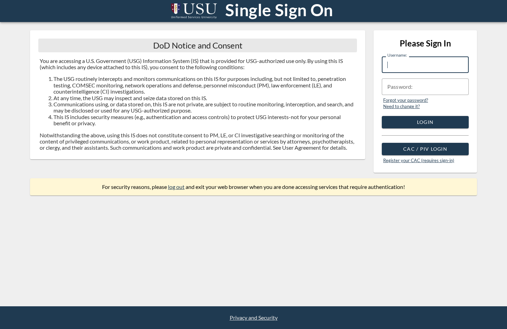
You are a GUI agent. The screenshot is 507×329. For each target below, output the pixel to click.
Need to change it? (401, 106)
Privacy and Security (254, 318)
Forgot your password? (405, 100)
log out (176, 186)
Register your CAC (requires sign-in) (418, 160)
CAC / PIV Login (425, 149)
